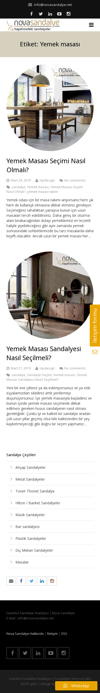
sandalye (18, 187)
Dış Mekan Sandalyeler (34, 550)
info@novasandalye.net (53, 4)
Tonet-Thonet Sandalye (35, 491)
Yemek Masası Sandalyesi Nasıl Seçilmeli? (43, 353)
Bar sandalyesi (27, 526)
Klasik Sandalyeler (30, 514)
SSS (64, 633)
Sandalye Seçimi (39, 375)
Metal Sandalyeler (30, 479)
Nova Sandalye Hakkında (25, 633)
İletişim (52, 633)
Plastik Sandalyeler (30, 538)
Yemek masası (38, 187)
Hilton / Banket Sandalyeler (37, 502)
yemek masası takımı (42, 191)
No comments (75, 180)
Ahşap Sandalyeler (30, 467)
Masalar (22, 562)
